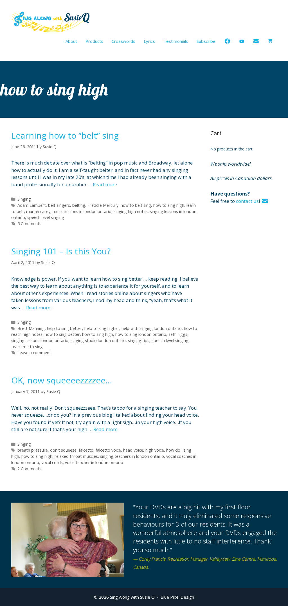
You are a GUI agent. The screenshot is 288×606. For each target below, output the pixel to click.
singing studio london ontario (98, 340)
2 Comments (29, 468)
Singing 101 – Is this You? (61, 251)
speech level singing (45, 217)
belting (78, 205)
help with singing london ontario (152, 328)
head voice (133, 450)
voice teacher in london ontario (94, 462)
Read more (105, 184)
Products (94, 41)
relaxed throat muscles (76, 456)
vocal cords (52, 462)
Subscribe (206, 41)
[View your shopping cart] (270, 41)
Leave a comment (34, 352)
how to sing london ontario (140, 334)
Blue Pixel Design (177, 597)
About (71, 41)
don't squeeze (63, 450)
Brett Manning (31, 328)
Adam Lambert (31, 205)
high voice (154, 450)
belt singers (59, 205)
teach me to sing (27, 346)
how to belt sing (136, 205)
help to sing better (64, 328)
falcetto (86, 450)
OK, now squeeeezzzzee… (61, 380)
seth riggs (177, 334)
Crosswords (123, 41)
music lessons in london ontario (82, 211)
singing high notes (131, 211)
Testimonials (175, 41)
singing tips (138, 340)
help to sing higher (101, 328)
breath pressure (32, 450)
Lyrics (149, 41)
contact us (247, 201)
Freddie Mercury (102, 205)
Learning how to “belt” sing (65, 135)
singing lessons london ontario (39, 340)
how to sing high (168, 205)
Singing (24, 199)
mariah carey (38, 211)
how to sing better (62, 334)
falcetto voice (108, 450)
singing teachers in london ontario (132, 456)
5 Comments (29, 223)
